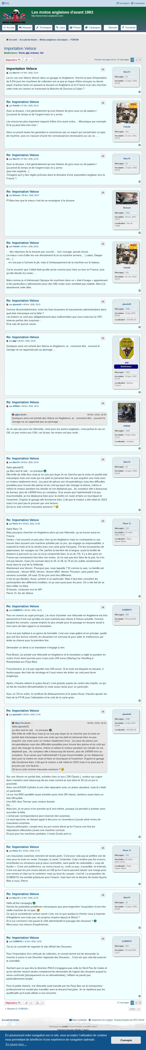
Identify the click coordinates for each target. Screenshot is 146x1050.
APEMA (126, 426)
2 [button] (136, 59)
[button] (140, 60)
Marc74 (127, 72)
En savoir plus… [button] (16, 1044)
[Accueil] (16, 15)
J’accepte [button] (126, 1040)
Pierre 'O (127, 523)
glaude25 (126, 304)
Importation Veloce (20, 48)
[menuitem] (5, 3)
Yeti (41, 53)
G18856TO (127, 610)
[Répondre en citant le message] (103, 69)
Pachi (22, 53)
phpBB (65, 1027)
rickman (34, 53)
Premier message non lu (105, 60)
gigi (27, 53)
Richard (127, 208)
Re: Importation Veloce (22, 101)
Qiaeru (86, 1030)
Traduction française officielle (69, 1030)
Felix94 (127, 127)
